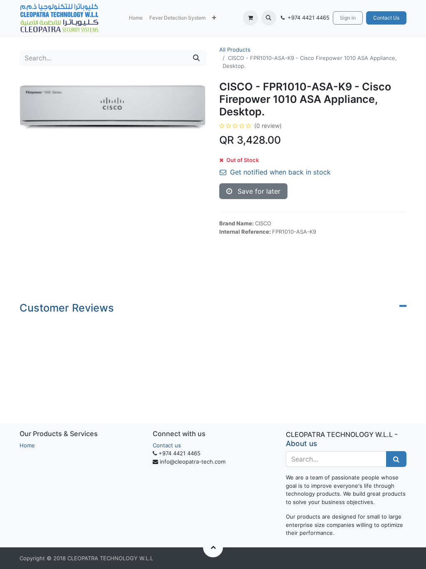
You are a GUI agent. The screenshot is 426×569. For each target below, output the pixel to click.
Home (27, 445)
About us (301, 443)
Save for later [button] (257, 191)
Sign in (348, 18)
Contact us (167, 445)
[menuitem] (136, 18)
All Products (234, 49)
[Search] (196, 58)
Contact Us (386, 18)
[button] (214, 18)
